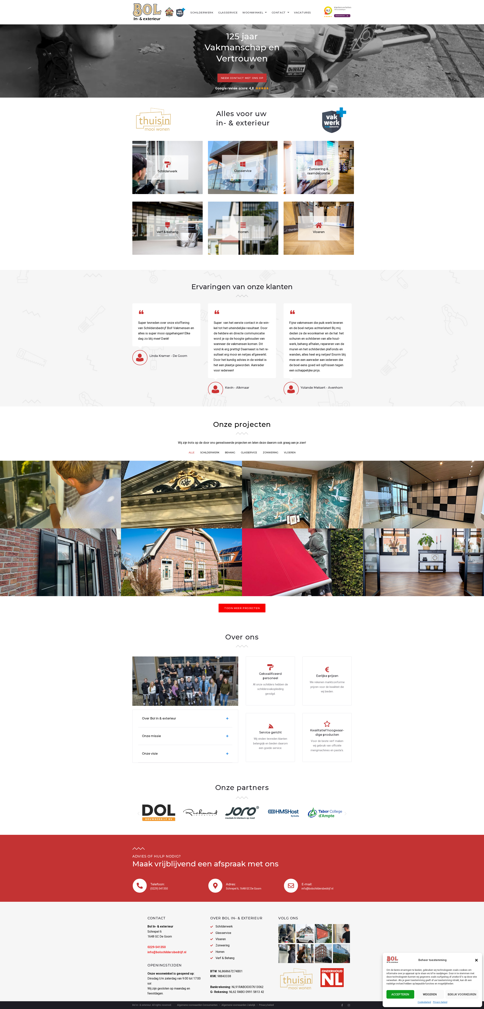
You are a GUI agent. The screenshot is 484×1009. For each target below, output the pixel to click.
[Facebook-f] (342, 1005)
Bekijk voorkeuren (462, 994)
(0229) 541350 (159, 888)
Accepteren (400, 994)
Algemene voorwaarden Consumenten (197, 1005)
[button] (476, 960)
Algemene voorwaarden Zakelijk (238, 1005)
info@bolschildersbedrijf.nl (317, 888)
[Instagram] (348, 1005)
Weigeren (430, 994)
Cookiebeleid (424, 1002)
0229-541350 (156, 947)
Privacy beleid (440, 1002)
